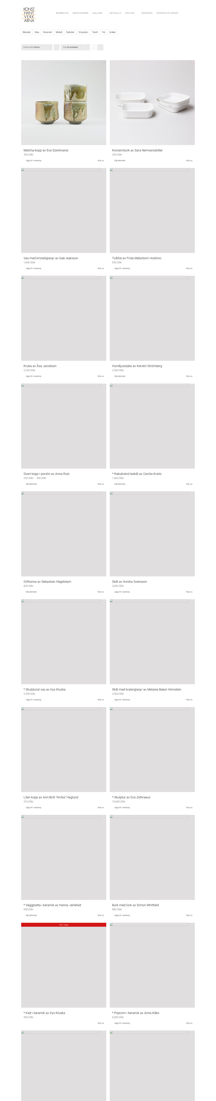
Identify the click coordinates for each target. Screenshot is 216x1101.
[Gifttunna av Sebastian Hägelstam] (63, 533)
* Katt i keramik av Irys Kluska (44, 1013)
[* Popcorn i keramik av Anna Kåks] (152, 965)
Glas (37, 32)
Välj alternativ (120, 160)
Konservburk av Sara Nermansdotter (137, 150)
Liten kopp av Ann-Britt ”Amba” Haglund (51, 797)
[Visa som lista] (100, 47)
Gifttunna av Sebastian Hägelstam (47, 581)
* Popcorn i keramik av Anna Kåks (135, 1013)
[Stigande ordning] (57, 47)
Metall (59, 32)
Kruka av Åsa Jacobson (40, 366)
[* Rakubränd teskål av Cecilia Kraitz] (152, 426)
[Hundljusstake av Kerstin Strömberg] (152, 318)
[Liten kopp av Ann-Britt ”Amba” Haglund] (63, 749)
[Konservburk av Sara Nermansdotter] (152, 102)
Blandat (27, 32)
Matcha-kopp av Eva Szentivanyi (46, 150)
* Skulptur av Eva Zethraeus (131, 797)
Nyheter (70, 32)
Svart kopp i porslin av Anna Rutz (47, 474)
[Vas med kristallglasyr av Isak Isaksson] (63, 210)
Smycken (83, 32)
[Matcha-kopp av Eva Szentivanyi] (63, 102)
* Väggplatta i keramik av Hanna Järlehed (52, 905)
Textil (95, 32)
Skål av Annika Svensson (129, 581)
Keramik (47, 32)
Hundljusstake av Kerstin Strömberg (137, 366)
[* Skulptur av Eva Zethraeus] (152, 749)
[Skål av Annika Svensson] (152, 533)
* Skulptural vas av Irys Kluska (45, 689)
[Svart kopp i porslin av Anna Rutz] (63, 426)
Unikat (112, 32)
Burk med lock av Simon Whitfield (135, 905)
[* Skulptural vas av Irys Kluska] (63, 641)
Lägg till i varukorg (33, 160)
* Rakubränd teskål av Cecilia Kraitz (137, 474)
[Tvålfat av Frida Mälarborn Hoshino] (152, 210)
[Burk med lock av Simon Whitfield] (152, 857)
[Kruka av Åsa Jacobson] (63, 318)
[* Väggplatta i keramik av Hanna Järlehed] (63, 857)
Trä (103, 32)
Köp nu (101, 160)
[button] (190, 13)
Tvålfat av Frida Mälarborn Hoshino (136, 258)
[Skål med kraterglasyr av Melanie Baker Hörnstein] (152, 641)
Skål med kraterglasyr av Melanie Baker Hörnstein (146, 689)
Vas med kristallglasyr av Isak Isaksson (51, 258)
